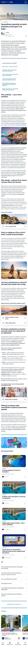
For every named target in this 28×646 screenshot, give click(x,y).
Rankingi (4, 468)
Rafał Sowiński (7, 529)
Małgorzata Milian (7, 557)
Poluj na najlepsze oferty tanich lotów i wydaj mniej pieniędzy (10, 75)
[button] (26, 36)
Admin (7, 32)
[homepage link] (8, 2)
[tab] (14, 568)
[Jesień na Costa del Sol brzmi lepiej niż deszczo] (11, 623)
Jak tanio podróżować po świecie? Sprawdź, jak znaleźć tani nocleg (9, 79)
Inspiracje (4, 547)
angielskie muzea (5, 374)
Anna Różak (6, 476)
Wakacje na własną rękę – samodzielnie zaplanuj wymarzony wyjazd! (10, 89)
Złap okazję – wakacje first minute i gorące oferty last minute (9, 70)
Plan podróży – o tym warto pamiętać (9, 66)
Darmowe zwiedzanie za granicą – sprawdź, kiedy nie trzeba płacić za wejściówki (9, 84)
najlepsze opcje (14, 380)
